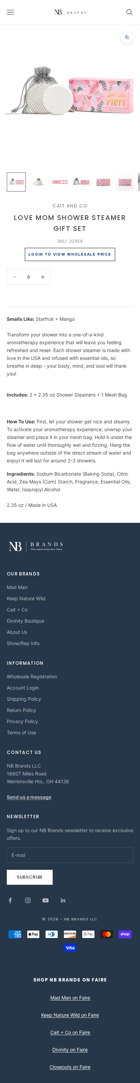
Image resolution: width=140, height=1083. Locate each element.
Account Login (23, 688)
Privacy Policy (22, 721)
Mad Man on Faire (70, 998)
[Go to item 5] (103, 181)
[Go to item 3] (59, 181)
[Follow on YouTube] (45, 900)
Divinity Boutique (25, 621)
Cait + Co (17, 609)
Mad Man (17, 587)
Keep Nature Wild (26, 598)
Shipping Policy (24, 699)
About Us (17, 632)
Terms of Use (21, 732)
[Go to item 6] (125, 181)
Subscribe (30, 877)
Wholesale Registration (32, 676)
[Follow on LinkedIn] (63, 900)
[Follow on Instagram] (27, 900)
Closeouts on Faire (70, 1067)
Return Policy (21, 710)
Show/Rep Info (23, 643)
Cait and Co (70, 206)
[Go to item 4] (81, 181)
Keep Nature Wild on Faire (70, 1015)
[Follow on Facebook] (10, 900)
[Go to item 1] (16, 181)
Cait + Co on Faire (70, 1032)
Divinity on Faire (70, 1049)
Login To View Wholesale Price (70, 254)
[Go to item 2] (38, 181)
